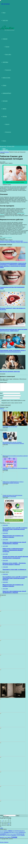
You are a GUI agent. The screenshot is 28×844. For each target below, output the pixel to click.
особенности (22, 832)
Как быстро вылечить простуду (10, 371)
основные (16, 832)
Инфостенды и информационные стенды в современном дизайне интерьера (13, 482)
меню (10, 832)
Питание (5, 101)
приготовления (8, 835)
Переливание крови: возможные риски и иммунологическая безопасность (13, 351)
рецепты (2, 837)
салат (6, 837)
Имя (1, 393)
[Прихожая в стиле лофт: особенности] (12, 697)
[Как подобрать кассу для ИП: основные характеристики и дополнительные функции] (10, 441)
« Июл (1, 828)
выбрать (6, 830)
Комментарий (3, 382)
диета (10, 830)
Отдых (4, 85)
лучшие (6, 832)
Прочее (5, 116)
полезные (8, 834)
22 (8, 823)
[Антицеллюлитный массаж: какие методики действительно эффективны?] (12, 326)
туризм (14, 837)
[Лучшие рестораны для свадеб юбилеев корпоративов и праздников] (10, 494)
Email (1, 395)
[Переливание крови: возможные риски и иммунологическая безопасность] (12, 347)
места (13, 832)
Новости (7, 124)
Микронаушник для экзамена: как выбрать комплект (15, 455)
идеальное (2, 832)
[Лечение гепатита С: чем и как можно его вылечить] (12, 305)
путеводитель (18, 835)
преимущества (20, 834)
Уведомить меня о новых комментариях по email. (13, 400)
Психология (8, 70)
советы (9, 837)
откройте (3, 834)
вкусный (1, 830)
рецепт (23, 835)
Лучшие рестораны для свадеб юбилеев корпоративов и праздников (12, 496)
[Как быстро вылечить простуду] (12, 368)
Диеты (4, 108)
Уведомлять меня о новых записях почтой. (12, 402)
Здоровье (5, 62)
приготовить (2, 835)
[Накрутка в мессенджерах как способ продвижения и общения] (10, 467)
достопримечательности (18, 830)
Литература (8, 132)
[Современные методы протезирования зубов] (12, 284)
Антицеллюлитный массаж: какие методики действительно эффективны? (13, 330)
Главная (7, 46)
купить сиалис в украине (6, 237)
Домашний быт (7, 93)
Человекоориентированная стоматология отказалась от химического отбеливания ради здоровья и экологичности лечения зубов (13, 265)
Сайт (1, 398)
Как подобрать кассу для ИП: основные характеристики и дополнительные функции (13, 443)
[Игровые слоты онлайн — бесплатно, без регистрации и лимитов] (12, 682)
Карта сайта (8, 54)
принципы (13, 835)
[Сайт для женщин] (5, 3)
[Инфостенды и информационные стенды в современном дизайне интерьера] (10, 480)
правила (14, 834)
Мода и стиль (6, 77)
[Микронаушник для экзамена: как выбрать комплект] (10, 454)
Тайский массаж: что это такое (10, 426)
